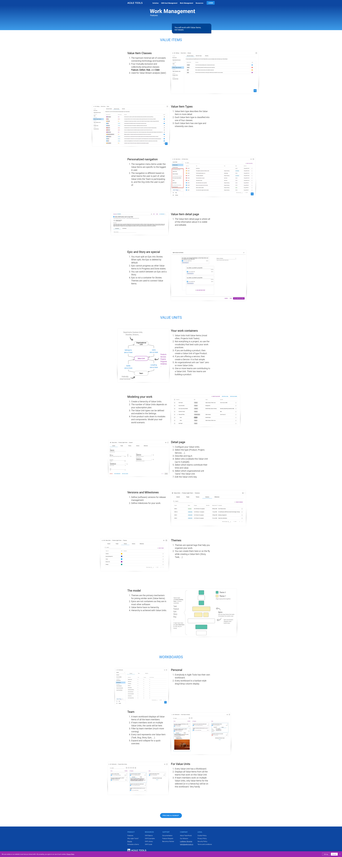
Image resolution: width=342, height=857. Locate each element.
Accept (334, 854)
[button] (156, 3)
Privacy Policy (70, 854)
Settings (326, 854)
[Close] (340, 854)
